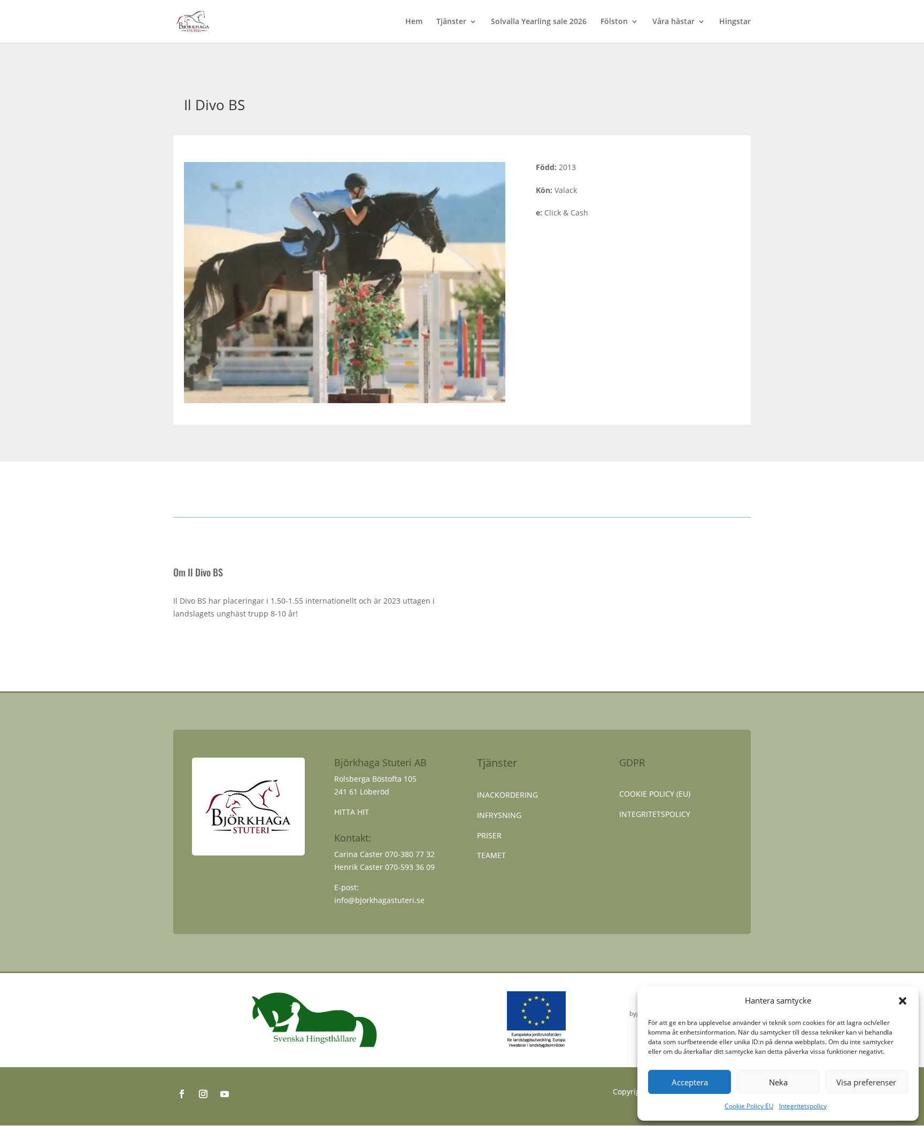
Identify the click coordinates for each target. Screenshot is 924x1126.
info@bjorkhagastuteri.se (379, 900)
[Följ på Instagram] (203, 1093)
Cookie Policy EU (749, 1105)
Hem (413, 22)
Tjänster (451, 22)
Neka (778, 1082)
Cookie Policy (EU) (654, 794)
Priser (489, 835)
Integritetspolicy (803, 1105)
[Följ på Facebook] (181, 1093)
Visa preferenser (866, 1082)
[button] (902, 1001)
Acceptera (690, 1082)
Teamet (491, 855)
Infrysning (499, 815)
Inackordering (507, 795)
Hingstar (735, 22)
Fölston (614, 22)
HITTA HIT (351, 812)
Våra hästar (673, 22)
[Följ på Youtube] (224, 1093)
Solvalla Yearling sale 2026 (539, 22)
